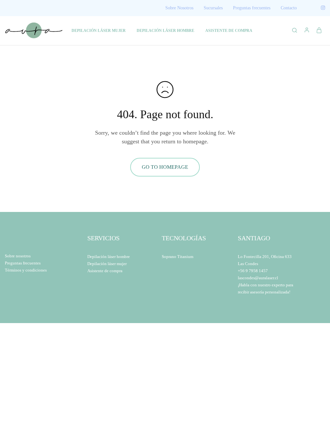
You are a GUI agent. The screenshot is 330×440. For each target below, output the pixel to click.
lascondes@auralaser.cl (258, 277)
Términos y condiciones (26, 270)
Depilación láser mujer (107, 263)
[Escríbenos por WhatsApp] (309, 419)
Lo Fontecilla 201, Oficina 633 (265, 256)
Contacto (289, 8)
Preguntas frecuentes (251, 8)
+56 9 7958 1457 (253, 270)
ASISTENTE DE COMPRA (228, 30)
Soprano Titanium (177, 256)
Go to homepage (165, 167)
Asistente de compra (104, 270)
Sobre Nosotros (179, 8)
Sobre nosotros (18, 255)
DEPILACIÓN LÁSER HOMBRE (165, 30)
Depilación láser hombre (108, 256)
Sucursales (213, 8)
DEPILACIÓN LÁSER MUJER (99, 30)
